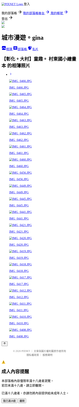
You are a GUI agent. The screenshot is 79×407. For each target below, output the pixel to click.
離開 (22, 400)
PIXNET (25, 351)
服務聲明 (48, 354)
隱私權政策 (32, 354)
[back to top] (5, 343)
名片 (35, 49)
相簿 (9, 49)
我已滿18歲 (9, 400)
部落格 (23, 49)
